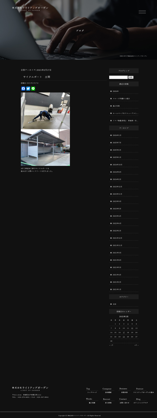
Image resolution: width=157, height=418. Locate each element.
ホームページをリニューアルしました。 (126, 113)
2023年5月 (117, 208)
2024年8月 (117, 172)
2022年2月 (117, 230)
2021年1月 (117, 289)
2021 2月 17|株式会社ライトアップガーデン (133, 56)
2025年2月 (117, 150)
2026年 (116, 91)
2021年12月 (117, 238)
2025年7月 (117, 142)
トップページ (92, 392)
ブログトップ (123, 70)
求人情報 (108, 403)
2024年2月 (117, 179)
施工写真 (116, 106)
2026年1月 (117, 135)
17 (124, 332)
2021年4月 (117, 275)
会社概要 (108, 392)
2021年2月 (117, 282)
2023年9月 (117, 201)
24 (124, 337)
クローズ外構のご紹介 (121, 98)
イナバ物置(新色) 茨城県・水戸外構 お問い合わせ (126, 120)
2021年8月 (117, 260)
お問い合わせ (124, 403)
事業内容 (124, 392)
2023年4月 (117, 216)
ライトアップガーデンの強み (140, 392)
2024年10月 (117, 164)
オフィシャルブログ (140, 403)
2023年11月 (117, 194)
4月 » (137, 345)
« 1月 (111, 345)
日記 (114, 304)
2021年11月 (117, 245)
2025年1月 (117, 157)
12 (132, 328)
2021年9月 (117, 253)
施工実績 (92, 403)
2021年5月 (117, 267)
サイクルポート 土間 (36, 77)
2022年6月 (117, 223)
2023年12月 (117, 186)
